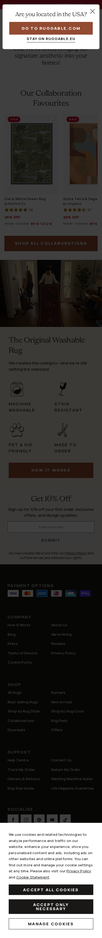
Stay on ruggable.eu (51, 38)
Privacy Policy (78, 871)
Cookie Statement (32, 877)
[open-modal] (92, 11)
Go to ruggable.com (51, 28)
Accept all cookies (51, 890)
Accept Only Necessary (51, 907)
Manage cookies (51, 924)
